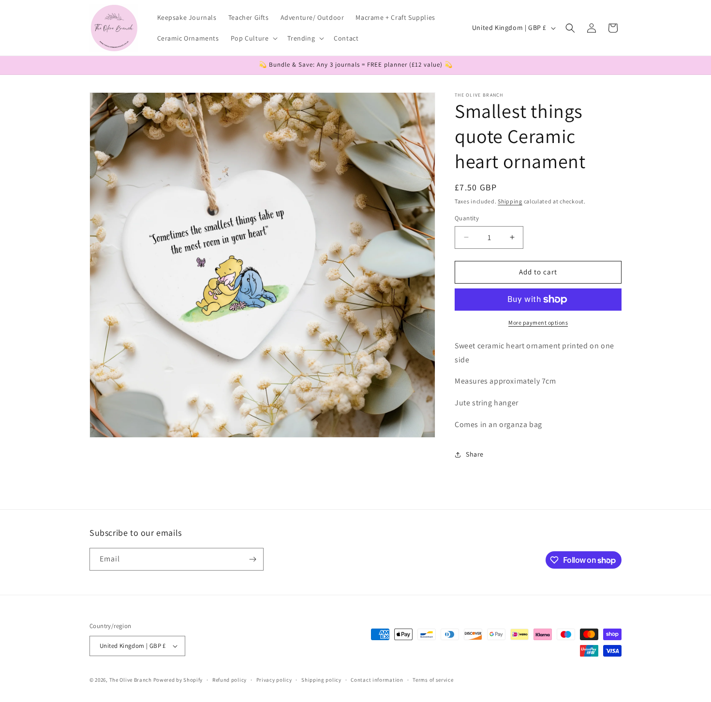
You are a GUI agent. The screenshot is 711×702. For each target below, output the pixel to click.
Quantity (467, 218)
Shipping (510, 201)
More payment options (538, 322)
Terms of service (433, 679)
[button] (253, 38)
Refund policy (229, 679)
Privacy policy (274, 679)
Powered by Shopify (178, 679)
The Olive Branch (130, 679)
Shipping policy (321, 679)
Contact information (377, 679)
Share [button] (475, 454)
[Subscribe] (252, 559)
